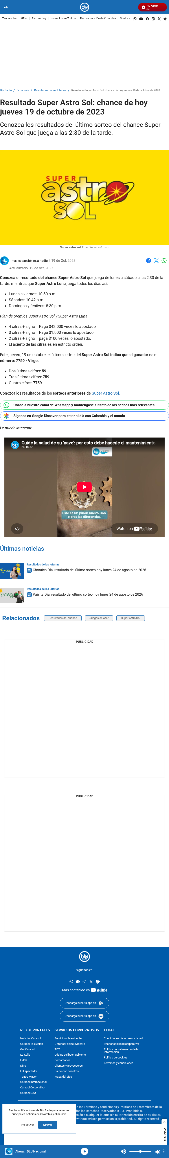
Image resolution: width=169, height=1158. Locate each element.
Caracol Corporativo (32, 1087)
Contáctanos (62, 1060)
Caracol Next (28, 1093)
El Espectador (28, 1071)
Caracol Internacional (33, 1082)
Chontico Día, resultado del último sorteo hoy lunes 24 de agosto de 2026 (89, 570)
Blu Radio (6, 90)
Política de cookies (115, 1057)
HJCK (23, 1060)
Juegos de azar (99, 618)
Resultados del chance (63, 618)
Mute (123, 1151)
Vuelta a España (130, 18)
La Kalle (25, 1054)
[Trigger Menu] (6, 7)
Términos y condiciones (118, 1063)
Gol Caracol (27, 1049)
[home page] (84, 7)
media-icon (84, 1151)
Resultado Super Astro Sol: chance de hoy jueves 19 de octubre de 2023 (115, 90)
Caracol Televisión (31, 1043)
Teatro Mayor (28, 1076)
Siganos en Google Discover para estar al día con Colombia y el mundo (69, 416)
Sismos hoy (39, 18)
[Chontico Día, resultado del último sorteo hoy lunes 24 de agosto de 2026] (12, 571)
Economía (23, 90)
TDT (57, 1049)
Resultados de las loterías (50, 90)
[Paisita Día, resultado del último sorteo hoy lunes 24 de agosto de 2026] (12, 595)
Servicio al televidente (68, 1038)
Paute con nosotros (67, 1071)
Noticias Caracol (30, 1038)
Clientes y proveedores (69, 1065)
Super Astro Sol (130, 618)
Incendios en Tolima (63, 18)
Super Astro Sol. (106, 393)
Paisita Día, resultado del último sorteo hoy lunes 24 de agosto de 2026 (88, 594)
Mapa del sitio (63, 1076)
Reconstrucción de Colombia (98, 18)
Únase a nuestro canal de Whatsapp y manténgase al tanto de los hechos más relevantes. (84, 405)
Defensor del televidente (70, 1043)
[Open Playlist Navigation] (164, 1151)
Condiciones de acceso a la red (123, 1038)
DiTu (23, 1065)
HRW (24, 18)
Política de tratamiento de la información (121, 1051)
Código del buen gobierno (70, 1054)
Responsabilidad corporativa (121, 1043)
